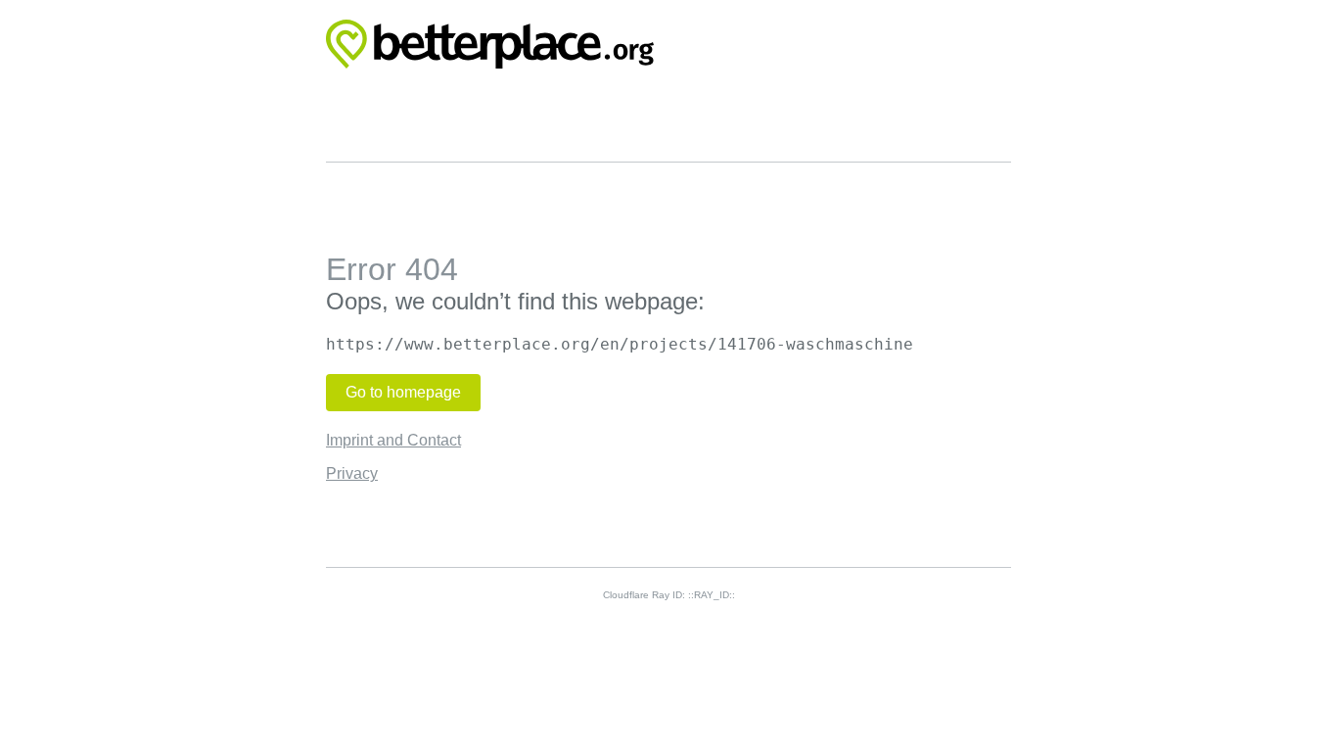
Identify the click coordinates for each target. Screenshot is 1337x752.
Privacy (352, 473)
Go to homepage (403, 392)
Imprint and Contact (393, 440)
